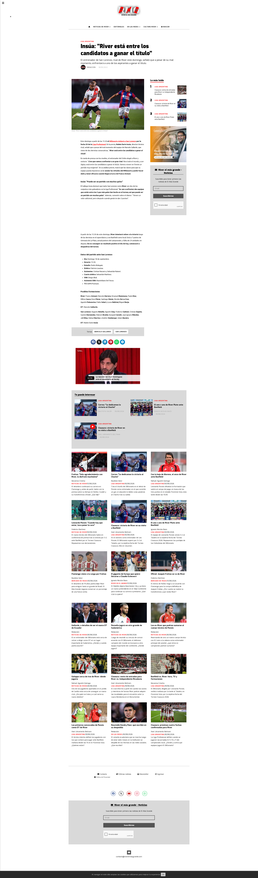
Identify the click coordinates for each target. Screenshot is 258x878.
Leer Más (90, 378)
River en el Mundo (119, 583)
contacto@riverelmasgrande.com (129, 856)
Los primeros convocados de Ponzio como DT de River (88, 726)
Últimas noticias (124, 774)
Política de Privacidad (103, 777)
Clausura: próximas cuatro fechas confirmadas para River (166, 726)
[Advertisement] (112, 216)
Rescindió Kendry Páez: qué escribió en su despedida (128, 726)
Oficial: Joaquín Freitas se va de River (168, 574)
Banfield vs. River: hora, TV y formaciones (164, 677)
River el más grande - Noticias (170, 171)
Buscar (166, 27)
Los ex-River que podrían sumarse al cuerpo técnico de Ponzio (167, 626)
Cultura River (150, 27)
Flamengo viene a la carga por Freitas (89, 574)
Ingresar (160, 774)
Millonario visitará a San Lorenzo (122, 141)
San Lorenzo (121, 332)
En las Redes (133, 27)
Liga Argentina (87, 41)
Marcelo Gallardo (102, 332)
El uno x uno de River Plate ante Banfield (168, 406)
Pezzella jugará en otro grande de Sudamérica (126, 626)
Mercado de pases (79, 581)
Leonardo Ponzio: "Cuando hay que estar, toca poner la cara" (87, 524)
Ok (163, 874)
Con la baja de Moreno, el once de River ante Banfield (168, 475)
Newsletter (144, 774)
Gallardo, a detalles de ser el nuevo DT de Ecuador (89, 626)
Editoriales (119, 27)
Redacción (91, 67)
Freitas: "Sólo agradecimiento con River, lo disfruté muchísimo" (87, 475)
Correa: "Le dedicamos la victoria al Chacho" (109, 406)
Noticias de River (101, 27)
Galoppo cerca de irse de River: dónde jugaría (89, 677)
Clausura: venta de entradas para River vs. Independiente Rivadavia (126, 677)
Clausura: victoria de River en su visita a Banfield (111, 429)
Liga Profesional (99, 144)
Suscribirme (168, 196)
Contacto (103, 774)
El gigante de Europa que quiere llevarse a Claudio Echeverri (125, 575)
